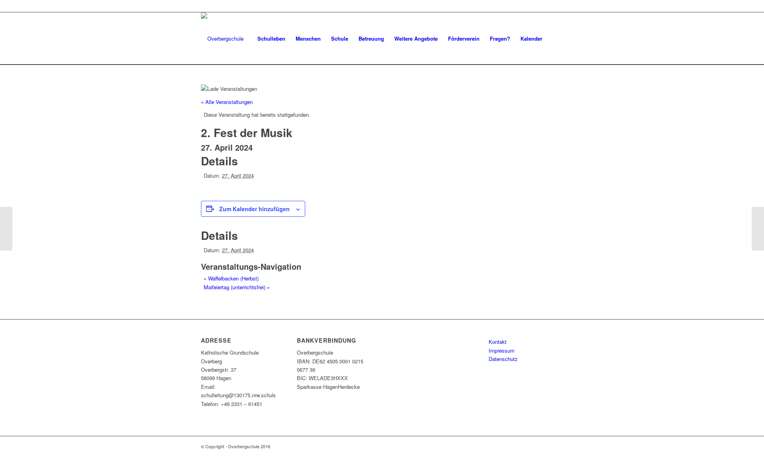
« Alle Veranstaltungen (227, 102)
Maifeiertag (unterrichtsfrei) (237, 287)
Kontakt (498, 341)
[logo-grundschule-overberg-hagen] (222, 38)
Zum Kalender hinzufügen (254, 209)
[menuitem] (271, 38)
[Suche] (555, 38)
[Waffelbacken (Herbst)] (6, 229)
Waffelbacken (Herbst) (231, 278)
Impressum (502, 350)
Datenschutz (503, 359)
